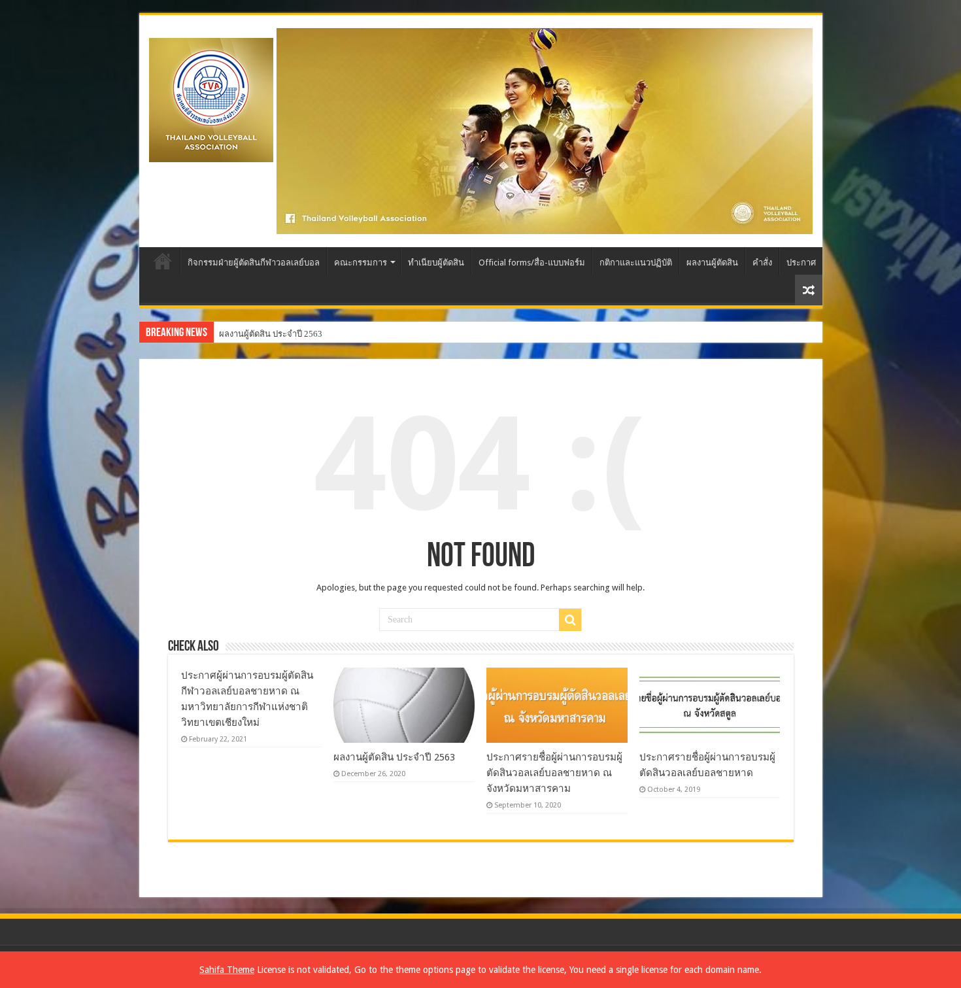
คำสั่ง (762, 262)
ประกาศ (801, 262)
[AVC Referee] (211, 97)
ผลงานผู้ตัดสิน (712, 262)
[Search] (570, 620)
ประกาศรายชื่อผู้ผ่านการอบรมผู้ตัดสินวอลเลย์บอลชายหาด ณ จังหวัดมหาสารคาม (554, 772)
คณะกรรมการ (360, 262)
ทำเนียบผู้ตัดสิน (436, 262)
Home (163, 261)
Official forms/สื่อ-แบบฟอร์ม (532, 262)
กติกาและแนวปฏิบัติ (635, 262)
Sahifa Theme (226, 969)
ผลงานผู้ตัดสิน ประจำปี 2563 (270, 334)
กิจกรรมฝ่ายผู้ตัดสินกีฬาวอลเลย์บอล (254, 262)
